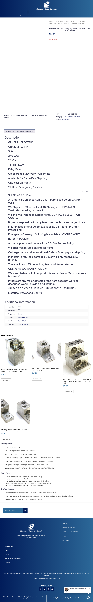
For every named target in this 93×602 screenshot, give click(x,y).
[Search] (25, 510)
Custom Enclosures (68, 528)
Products (65, 523)
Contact (7, 554)
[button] (28, 12)
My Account (9, 546)
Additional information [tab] (25, 131)
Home (51, 21)
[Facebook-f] (40, 589)
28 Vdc (26, 324)
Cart (6, 550)
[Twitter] (44, 589)
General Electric (65, 119)
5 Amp (20, 314)
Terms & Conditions (23, 599)
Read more (6, 380)
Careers (7, 563)
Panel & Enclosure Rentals (70, 532)
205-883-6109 (31, 538)
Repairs (64, 536)
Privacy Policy (40, 597)
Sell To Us (65, 540)
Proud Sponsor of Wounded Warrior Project (46, 578)
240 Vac (20, 324)
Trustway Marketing (63, 598)
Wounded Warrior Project (13, 558)
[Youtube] (52, 589)
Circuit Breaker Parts (62, 21)
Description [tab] (10, 131)
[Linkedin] (48, 589)
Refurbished (22, 321)
